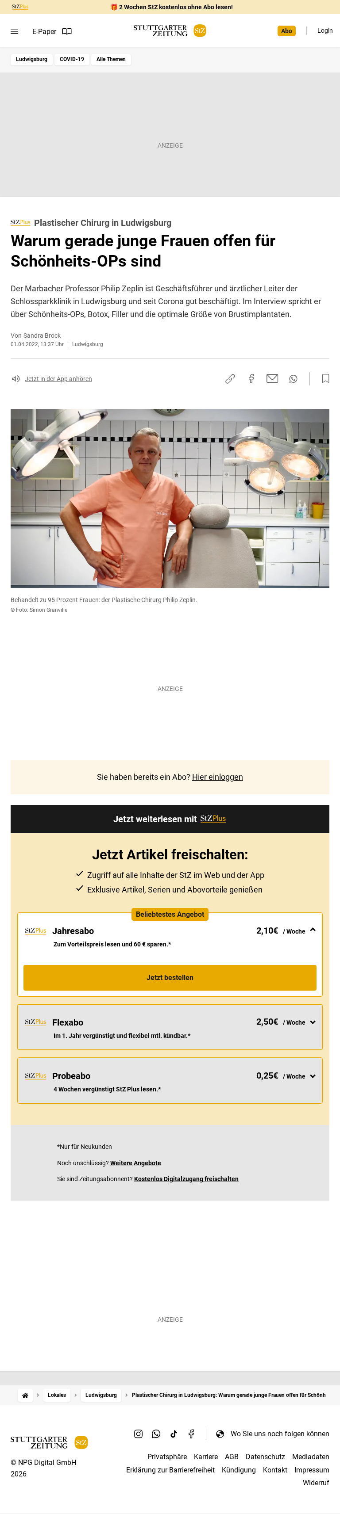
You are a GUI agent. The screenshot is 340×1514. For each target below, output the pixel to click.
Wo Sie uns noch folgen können (280, 1434)
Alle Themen (111, 59)
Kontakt (275, 1470)
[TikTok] (174, 1433)
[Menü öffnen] (14, 31)
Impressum (311, 1470)
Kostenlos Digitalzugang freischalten (186, 1178)
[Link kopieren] (230, 379)
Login (325, 30)
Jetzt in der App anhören (58, 378)
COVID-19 (72, 59)
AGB (232, 1457)
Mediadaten (310, 1457)
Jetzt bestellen (170, 977)
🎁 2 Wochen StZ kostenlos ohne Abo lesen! (171, 7)
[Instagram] (138, 1433)
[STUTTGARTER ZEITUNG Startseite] (170, 30)
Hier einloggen (217, 777)
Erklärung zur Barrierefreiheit (170, 1470)
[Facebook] (192, 1433)
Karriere (206, 1457)
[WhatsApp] (156, 1433)
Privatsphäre (167, 1457)
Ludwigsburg (31, 59)
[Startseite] (25, 1395)
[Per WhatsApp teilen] (293, 379)
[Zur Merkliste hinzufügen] (323, 379)
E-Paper (44, 31)
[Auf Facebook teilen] (251, 378)
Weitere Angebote (135, 1163)
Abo (286, 30)
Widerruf (316, 1483)
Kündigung (239, 1470)
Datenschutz (265, 1457)
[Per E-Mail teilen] (272, 378)
